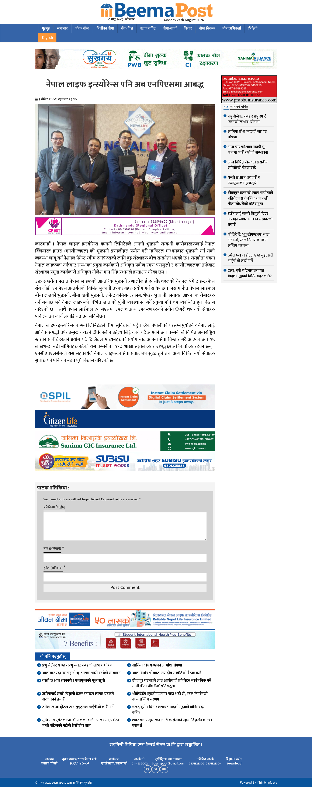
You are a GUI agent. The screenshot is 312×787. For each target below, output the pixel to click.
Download (234, 763)
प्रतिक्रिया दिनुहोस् (54, 507)
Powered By (248, 782)
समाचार (62, 28)
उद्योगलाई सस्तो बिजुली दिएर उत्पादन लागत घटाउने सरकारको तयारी (78, 696)
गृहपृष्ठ (46, 28)
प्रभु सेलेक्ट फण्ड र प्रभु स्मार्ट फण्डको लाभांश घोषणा (78, 665)
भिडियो (252, 28)
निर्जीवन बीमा (105, 28)
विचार (188, 28)
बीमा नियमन (207, 28)
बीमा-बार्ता (170, 28)
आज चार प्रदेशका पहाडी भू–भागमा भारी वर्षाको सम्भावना (81, 673)
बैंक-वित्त (127, 28)
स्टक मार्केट (148, 28)
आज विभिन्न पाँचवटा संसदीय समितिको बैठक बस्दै (166, 673)
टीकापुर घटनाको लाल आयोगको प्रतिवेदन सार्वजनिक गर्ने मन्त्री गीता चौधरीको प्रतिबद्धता (171, 683)
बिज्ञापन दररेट (234, 759)
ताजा (226, 107)
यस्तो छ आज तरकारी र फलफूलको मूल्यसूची (73, 680)
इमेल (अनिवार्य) (53, 568)
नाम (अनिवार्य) (52, 549)
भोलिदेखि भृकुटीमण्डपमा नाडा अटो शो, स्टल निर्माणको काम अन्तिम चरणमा (170, 696)
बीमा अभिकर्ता (231, 28)
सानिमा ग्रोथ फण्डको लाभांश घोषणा (157, 665)
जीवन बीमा (82, 28)
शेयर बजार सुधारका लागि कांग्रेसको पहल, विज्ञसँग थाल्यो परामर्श (172, 723)
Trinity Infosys (268, 782)
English (47, 38)
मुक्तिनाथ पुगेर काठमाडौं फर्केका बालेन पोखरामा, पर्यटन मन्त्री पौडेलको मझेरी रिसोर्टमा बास (80, 723)
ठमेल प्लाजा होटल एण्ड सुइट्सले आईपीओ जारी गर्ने (78, 707)
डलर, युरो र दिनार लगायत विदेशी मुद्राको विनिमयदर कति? (168, 709)
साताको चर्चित (239, 107)
